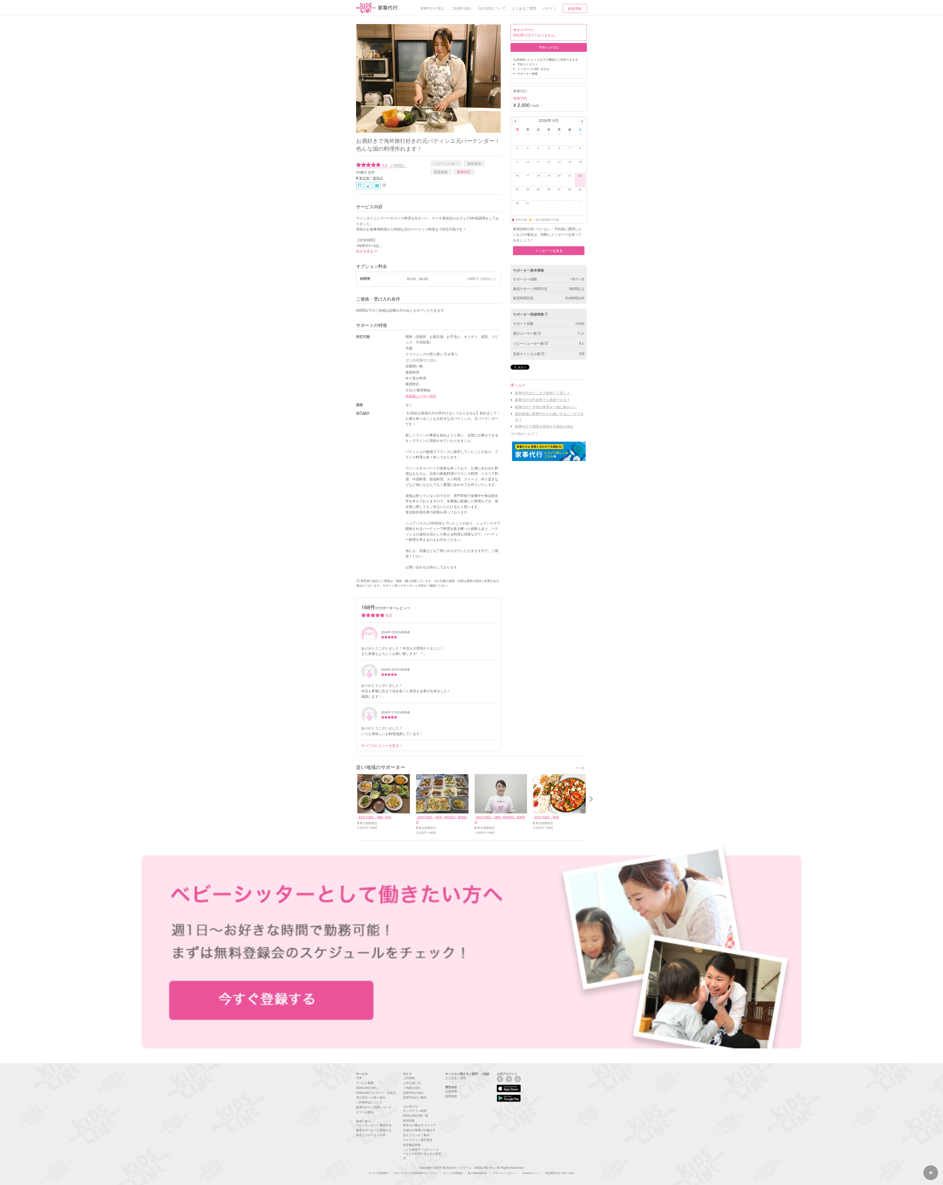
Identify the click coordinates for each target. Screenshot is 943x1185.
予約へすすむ (549, 47)
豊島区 (378, 177)
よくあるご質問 (455, 1078)
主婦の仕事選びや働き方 (419, 1130)
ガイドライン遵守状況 (417, 1140)
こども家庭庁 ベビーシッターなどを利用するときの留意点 (422, 1153)
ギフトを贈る (365, 1112)
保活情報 (409, 1120)
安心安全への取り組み (371, 1097)
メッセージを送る (549, 250)
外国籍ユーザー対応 (420, 395)
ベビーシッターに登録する (373, 1125)
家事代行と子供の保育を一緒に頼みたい (546, 406)
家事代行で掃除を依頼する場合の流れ (544, 426)
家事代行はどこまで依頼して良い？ (542, 392)
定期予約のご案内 (415, 1097)
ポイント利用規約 (453, 1173)
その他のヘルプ (523, 433)
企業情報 (451, 1091)
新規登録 (575, 8)
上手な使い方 (412, 1083)
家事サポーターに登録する (373, 1130)
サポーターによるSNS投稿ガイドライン (415, 1173)
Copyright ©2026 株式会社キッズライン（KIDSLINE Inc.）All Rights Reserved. (471, 1167)
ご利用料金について (369, 1102)
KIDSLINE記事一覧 (415, 1115)
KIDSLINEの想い (367, 1087)
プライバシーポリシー (505, 1173)
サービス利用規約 (378, 1173)
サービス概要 (365, 1083)
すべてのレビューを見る (380, 745)
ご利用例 (409, 1078)
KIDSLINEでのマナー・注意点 (376, 1092)
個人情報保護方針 (477, 1173)
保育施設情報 (412, 1144)
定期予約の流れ (413, 1092)
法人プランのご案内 (416, 1135)
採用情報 (451, 1096)
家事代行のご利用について (373, 1107)
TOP (359, 1078)
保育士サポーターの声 (371, 1135)
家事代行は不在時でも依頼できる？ (542, 399)
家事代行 (464, 171)
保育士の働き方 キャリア (419, 1125)
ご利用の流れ (412, 1087)
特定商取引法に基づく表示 (560, 1173)
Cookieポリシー (531, 1173)
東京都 (364, 177)
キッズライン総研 (415, 1110)
